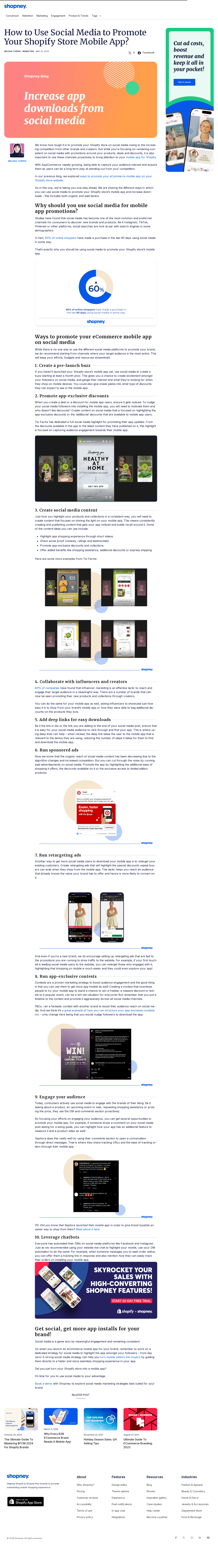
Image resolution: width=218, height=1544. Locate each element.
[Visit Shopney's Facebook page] (176, 1537)
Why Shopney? (85, 1484)
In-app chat (118, 1510)
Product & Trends (78, 15)
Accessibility (84, 1504)
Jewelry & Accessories (195, 1504)
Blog (149, 1484)
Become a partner (157, 1517)
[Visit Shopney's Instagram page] (191, 1537)
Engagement (58, 15)
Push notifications (122, 1504)
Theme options (120, 1491)
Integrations (118, 1517)
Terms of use (84, 1510)
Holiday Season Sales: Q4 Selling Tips (100, 1441)
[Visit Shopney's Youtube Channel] (208, 1537)
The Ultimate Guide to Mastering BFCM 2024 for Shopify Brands (18, 1443)
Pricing (81, 1491)
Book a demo (43, 1383)
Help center (153, 1510)
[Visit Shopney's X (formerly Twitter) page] (183, 1537)
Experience (118, 1497)
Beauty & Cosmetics (193, 1491)
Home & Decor (190, 1497)
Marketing (42, 15)
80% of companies (47, 688)
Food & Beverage (192, 1517)
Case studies (154, 1504)
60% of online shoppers (60, 238)
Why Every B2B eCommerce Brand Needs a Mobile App (57, 1437)
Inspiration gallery (157, 1497)
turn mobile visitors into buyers (120, 1357)
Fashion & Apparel (192, 1484)
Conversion (12, 15)
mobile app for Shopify (141, 157)
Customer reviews (87, 1497)
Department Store (192, 1510)
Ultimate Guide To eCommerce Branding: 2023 (138, 1443)
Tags (94, 15)
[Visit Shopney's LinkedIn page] (200, 1537)
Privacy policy (85, 1517)
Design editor (119, 1484)
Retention (27, 15)
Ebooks (151, 1491)
